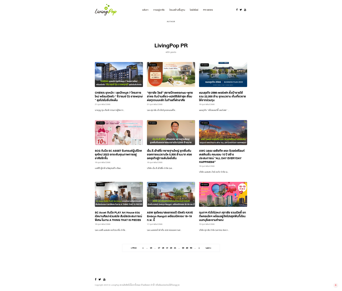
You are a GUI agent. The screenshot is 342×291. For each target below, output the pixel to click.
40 (187, 248)
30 (183, 248)
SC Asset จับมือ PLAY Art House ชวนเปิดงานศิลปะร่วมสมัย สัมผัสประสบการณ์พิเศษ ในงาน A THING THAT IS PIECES (118, 216)
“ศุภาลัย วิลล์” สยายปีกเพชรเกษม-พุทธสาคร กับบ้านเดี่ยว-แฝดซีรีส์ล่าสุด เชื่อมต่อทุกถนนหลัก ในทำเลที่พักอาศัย (170, 96)
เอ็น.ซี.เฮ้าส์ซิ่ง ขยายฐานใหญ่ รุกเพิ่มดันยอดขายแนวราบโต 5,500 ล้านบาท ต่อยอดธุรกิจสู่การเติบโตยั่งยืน (169, 155)
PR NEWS (208, 10)
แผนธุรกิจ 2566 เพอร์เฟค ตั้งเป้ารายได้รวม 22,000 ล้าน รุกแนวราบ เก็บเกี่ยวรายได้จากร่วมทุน (222, 96)
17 (159, 248)
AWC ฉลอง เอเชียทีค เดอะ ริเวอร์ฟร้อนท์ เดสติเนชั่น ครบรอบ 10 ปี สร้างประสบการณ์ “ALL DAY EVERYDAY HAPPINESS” (222, 156)
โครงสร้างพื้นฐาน (177, 10)
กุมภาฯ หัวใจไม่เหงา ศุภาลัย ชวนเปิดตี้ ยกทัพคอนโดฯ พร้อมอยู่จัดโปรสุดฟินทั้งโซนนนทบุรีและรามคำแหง (222, 216)
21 (175, 248)
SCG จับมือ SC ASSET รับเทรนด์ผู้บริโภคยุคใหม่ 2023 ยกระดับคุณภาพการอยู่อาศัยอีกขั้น (118, 155)
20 (171, 248)
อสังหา (145, 10)
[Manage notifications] (336, 285)
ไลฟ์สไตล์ (194, 10)
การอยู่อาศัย (159, 10)
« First (134, 248)
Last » (208, 248)
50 (191, 248)
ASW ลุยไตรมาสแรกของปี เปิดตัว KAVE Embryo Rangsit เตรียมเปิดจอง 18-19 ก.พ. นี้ (170, 216)
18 (163, 248)
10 (151, 248)
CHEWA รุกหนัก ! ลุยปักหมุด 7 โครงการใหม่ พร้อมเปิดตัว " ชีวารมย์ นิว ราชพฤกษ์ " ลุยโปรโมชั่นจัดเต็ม (119, 96)
